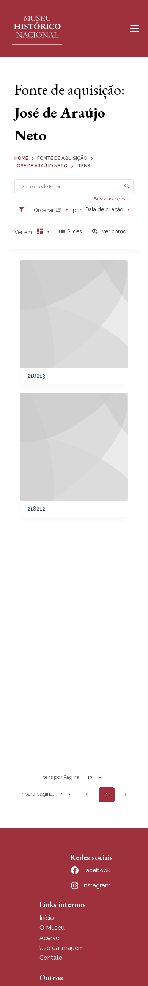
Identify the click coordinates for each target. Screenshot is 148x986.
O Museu (52, 927)
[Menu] (134, 28)
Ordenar (44, 210)
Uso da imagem (61, 947)
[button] (86, 794)
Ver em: (24, 232)
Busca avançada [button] (111, 198)
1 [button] (106, 794)
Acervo (49, 938)
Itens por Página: (61, 777)
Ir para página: (37, 794)
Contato (51, 957)
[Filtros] (23, 210)
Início (46, 918)
